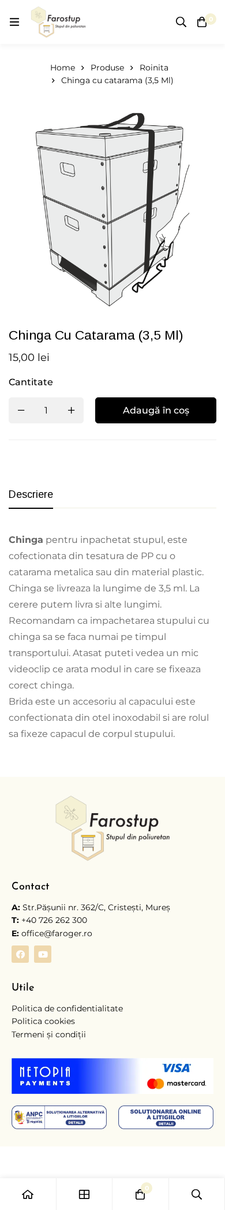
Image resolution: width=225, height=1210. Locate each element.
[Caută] (181, 22)
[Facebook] (20, 954)
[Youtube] (42, 954)
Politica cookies (43, 1021)
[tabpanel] (112, 637)
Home (62, 67)
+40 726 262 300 (54, 920)
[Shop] (85, 1194)
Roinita (154, 67)
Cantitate (31, 382)
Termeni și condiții (49, 1034)
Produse (107, 67)
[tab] (31, 495)
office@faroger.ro (52, 933)
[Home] (28, 1194)
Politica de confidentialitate (67, 1008)
